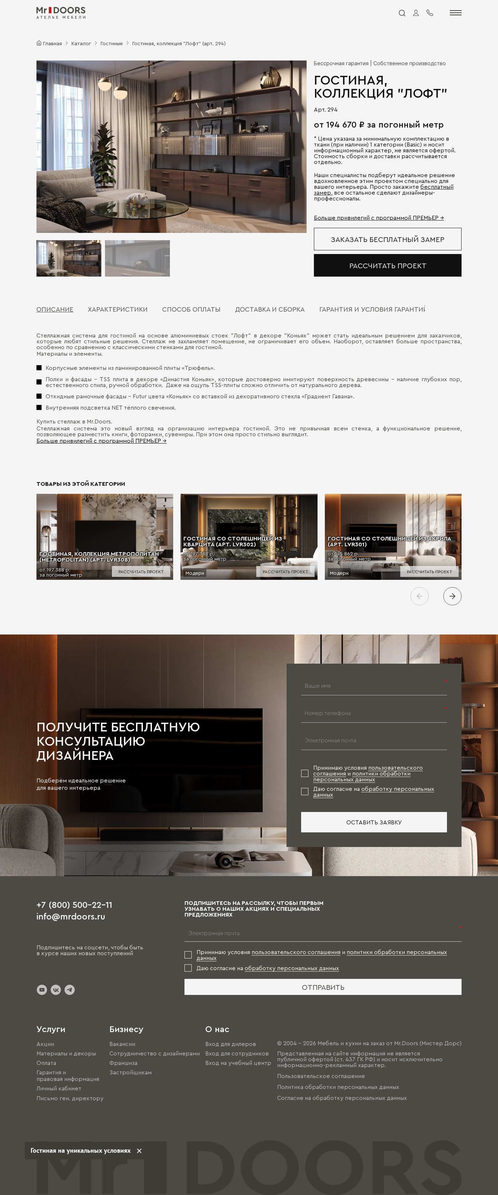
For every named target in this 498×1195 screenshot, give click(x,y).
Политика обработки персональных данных (338, 1087)
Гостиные (112, 43)
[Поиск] (402, 13)
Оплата (46, 1063)
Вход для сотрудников (237, 1053)
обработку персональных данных (292, 968)
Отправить (323, 987)
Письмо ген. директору (70, 1098)
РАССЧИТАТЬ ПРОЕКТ (388, 265)
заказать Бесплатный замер (387, 239)
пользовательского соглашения (296, 952)
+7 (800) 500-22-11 (74, 904)
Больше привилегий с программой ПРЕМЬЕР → (379, 217)
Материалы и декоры (66, 1053)
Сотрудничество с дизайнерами (154, 1053)
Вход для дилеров (230, 1044)
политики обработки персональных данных (362, 776)
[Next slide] (452, 596)
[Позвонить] (429, 12)
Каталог (81, 43)
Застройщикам (130, 1072)
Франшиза (123, 1063)
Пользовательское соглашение (321, 1076)
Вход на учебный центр (238, 1063)
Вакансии (122, 1044)
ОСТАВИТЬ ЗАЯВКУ (374, 822)
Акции (45, 1044)
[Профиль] (416, 12)
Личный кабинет (58, 1088)
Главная (52, 43)
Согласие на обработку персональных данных (342, 1098)
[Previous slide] (420, 596)
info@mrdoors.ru (70, 915)
